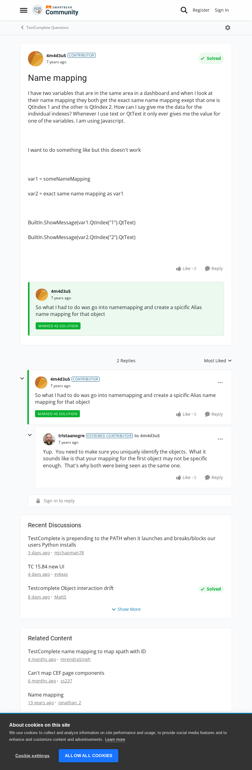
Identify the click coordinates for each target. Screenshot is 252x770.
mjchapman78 (69, 553)
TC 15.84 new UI (46, 567)
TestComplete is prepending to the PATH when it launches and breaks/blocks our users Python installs (122, 541)
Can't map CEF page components (66, 673)
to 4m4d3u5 (147, 435)
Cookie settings (32, 755)
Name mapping (46, 695)
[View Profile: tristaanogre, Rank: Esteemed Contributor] (49, 439)
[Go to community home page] (55, 10)
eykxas (61, 574)
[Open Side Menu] (23, 10)
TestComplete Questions (47, 27)
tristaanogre (71, 435)
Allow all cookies (88, 755)
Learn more (115, 739)
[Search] (184, 10)
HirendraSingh (76, 659)
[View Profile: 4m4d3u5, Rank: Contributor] (35, 58)
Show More (129, 609)
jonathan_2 (69, 702)
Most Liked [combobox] (218, 361)
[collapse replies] (22, 378)
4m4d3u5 (56, 55)
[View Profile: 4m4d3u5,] (42, 295)
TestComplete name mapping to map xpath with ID (87, 651)
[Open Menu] (227, 27)
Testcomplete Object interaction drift (71, 588)
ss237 (66, 681)
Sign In (222, 10)
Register (201, 10)
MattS (60, 597)
